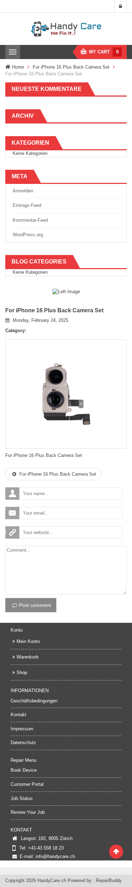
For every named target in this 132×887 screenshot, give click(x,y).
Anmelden (23, 190)
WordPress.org (28, 234)
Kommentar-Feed (30, 220)
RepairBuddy (109, 880)
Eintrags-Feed (27, 205)
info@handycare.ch (55, 856)
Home (18, 67)
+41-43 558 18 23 (46, 848)
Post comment (35, 605)
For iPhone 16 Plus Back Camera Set (71, 67)
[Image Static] (66, 291)
